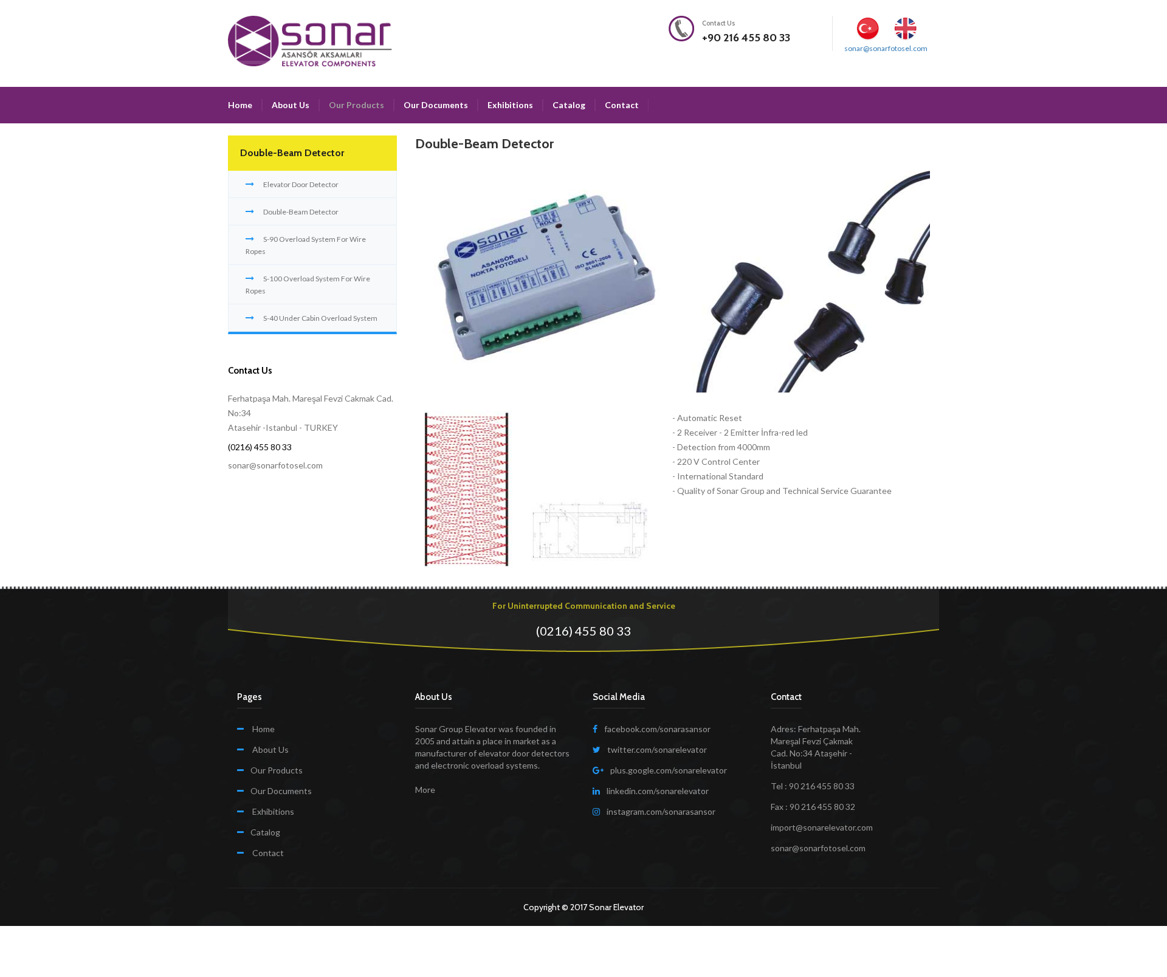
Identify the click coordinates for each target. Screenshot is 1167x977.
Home (240, 105)
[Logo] (310, 40)
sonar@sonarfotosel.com (886, 48)
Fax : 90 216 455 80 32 (813, 806)
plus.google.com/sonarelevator (668, 770)
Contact (622, 105)
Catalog (569, 105)
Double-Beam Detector (301, 211)
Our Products (356, 105)
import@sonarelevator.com (822, 827)
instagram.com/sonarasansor (661, 811)
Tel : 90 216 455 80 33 (813, 786)
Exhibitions (510, 105)
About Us (290, 105)
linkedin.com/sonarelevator (658, 791)
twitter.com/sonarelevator (657, 749)
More (425, 789)
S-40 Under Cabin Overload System (320, 318)
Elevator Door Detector (301, 184)
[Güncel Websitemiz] (870, 99)
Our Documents (436, 105)
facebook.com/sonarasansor (657, 729)
